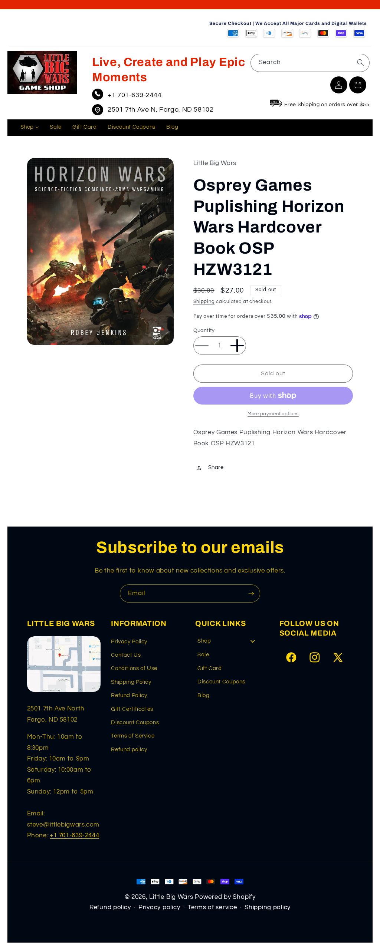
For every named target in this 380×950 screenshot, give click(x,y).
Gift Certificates (132, 709)
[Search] (360, 62)
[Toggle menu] (253, 641)
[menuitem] (30, 127)
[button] (357, 84)
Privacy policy (159, 907)
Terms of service (212, 907)
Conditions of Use (134, 668)
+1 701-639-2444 (134, 95)
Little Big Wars (171, 897)
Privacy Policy (129, 641)
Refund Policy (129, 695)
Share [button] (216, 467)
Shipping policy (268, 907)
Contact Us (126, 655)
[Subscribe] (251, 593)
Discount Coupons (135, 722)
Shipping (204, 301)
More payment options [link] (273, 414)
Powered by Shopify (225, 897)
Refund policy (129, 749)
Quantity (204, 330)
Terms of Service (132, 736)
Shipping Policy (131, 682)
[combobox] (310, 63)
